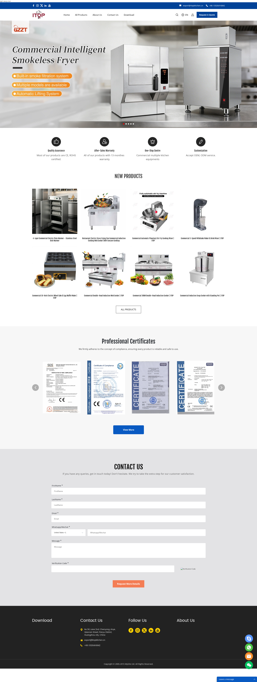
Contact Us (112, 14)
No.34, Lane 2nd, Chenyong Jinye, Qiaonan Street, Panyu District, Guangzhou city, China (100, 632)
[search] (177, 15)
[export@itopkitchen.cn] (180, 5)
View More (128, 429)
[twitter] (41, 6)
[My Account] (193, 14)
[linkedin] (45, 6)
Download (129, 14)
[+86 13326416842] (207, 5)
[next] (221, 387)
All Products (81, 14)
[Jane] (249, 639)
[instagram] (37, 6)
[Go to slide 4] (131, 124)
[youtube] (49, 6)
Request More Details (128, 583)
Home (67, 14)
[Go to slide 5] (133, 124)
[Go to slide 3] (128, 124)
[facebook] (33, 6)
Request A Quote (207, 15)
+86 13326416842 (217, 5)
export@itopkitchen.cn (193, 5)
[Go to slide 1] (123, 124)
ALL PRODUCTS (128, 309)
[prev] (35, 387)
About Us (97, 14)
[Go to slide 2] (126, 124)
